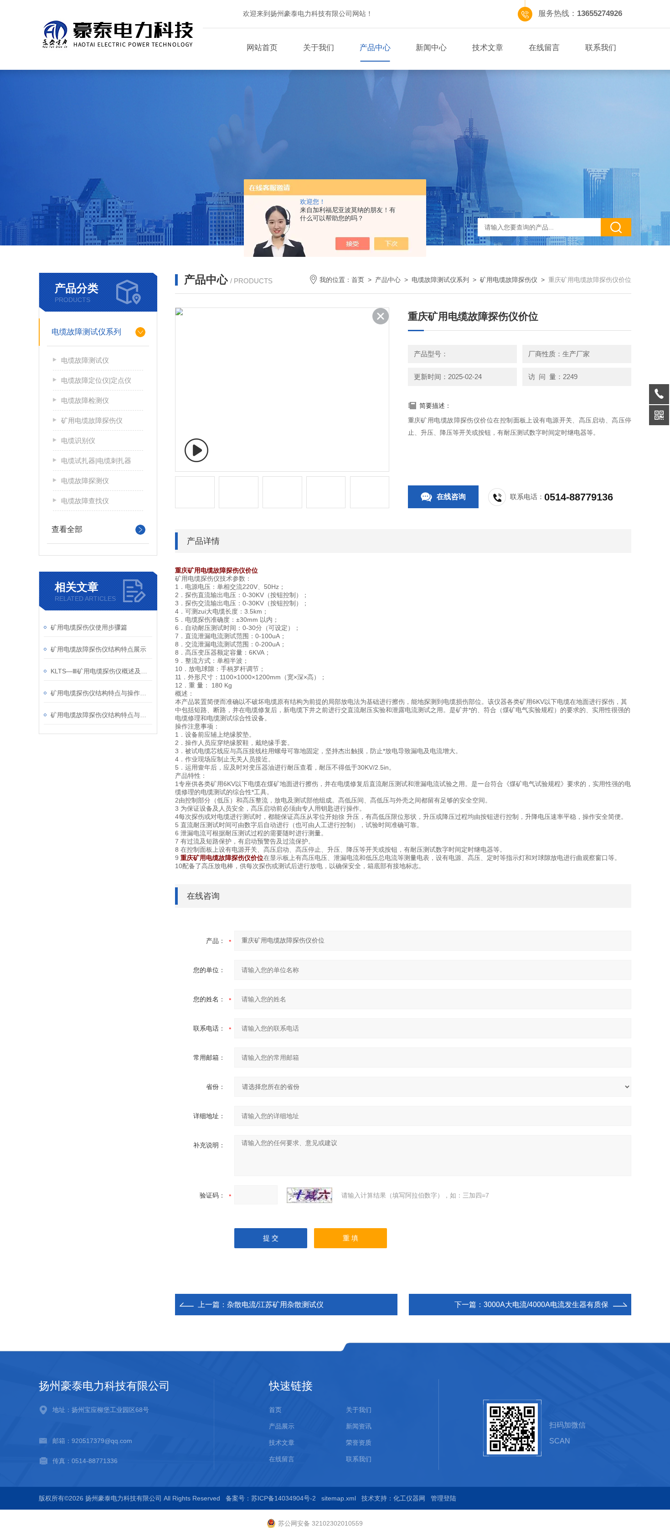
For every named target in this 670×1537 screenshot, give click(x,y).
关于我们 (318, 47)
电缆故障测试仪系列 (86, 332)
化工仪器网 (409, 1498)
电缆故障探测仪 (85, 481)
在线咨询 (451, 496)
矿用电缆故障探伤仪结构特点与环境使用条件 (101, 715)
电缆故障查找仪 (85, 501)
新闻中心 (431, 47)
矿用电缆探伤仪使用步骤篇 (89, 627)
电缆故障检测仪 (85, 400)
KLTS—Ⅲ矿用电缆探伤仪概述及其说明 (101, 671)
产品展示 (281, 1426)
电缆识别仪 (78, 440)
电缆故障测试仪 (85, 360)
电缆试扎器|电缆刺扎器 (96, 460)
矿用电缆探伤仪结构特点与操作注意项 (101, 693)
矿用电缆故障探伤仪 (92, 420)
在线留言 (544, 47)
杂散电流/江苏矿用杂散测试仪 (275, 1304)
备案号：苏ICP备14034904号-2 (271, 1498)
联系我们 (600, 47)
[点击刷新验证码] (309, 1195)
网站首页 (262, 47)
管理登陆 (443, 1498)
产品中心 (375, 47)
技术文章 (487, 47)
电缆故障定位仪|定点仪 (96, 380)
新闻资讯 (358, 1426)
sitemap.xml (338, 1498)
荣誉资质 (358, 1442)
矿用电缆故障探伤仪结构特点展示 (98, 649)
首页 (357, 279)
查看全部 (67, 529)
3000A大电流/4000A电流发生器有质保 (546, 1304)
